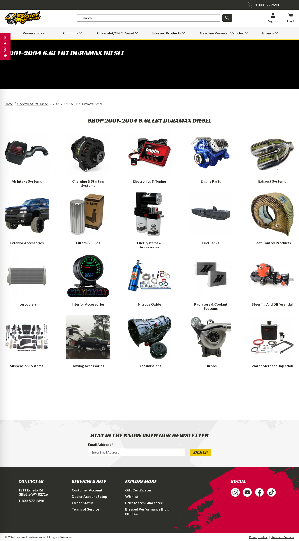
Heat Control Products (272, 243)
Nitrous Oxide (149, 304)
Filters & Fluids (88, 243)
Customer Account (87, 490)
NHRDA (131, 514)
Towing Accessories (88, 366)
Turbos (211, 366)
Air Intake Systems (27, 181)
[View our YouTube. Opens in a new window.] (247, 492)
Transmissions (149, 366)
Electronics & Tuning (149, 181)
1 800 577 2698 (267, 5)
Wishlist (132, 496)
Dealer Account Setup (89, 496)
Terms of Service (85, 509)
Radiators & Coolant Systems (210, 306)
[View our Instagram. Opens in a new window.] (235, 492)
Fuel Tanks (210, 243)
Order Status (82, 503)
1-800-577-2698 (31, 500)
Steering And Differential (272, 304)
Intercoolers (27, 304)
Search (87, 18)
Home (9, 104)
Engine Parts (211, 181)
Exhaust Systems (272, 181)
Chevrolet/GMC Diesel (33, 104)
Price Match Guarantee (144, 503)
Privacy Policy (258, 537)
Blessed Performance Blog (147, 509)
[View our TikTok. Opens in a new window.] (271, 492)
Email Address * (100, 444)
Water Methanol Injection (272, 366)
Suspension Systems (26, 366)
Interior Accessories (88, 304)
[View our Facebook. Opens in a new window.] (259, 492)
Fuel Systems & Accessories (149, 245)
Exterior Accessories (27, 243)
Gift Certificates (138, 490)
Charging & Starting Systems (88, 183)
